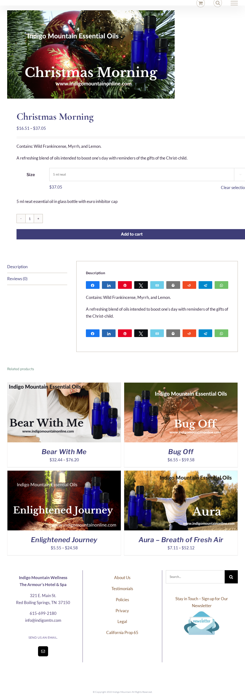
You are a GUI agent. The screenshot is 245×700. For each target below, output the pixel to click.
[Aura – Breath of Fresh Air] (181, 473)
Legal (122, 621)
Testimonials (122, 588)
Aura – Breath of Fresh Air (181, 540)
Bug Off (180, 452)
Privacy (122, 610)
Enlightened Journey (64, 540)
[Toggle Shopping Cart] (200, 3)
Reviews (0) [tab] (17, 278)
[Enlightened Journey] (64, 473)
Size (31, 174)
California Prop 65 (122, 632)
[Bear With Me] (64, 385)
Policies (122, 599)
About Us (122, 577)
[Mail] (43, 651)
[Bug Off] (181, 385)
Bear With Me (64, 452)
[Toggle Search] (218, 2)
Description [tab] (17, 266)
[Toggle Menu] (234, 3)
